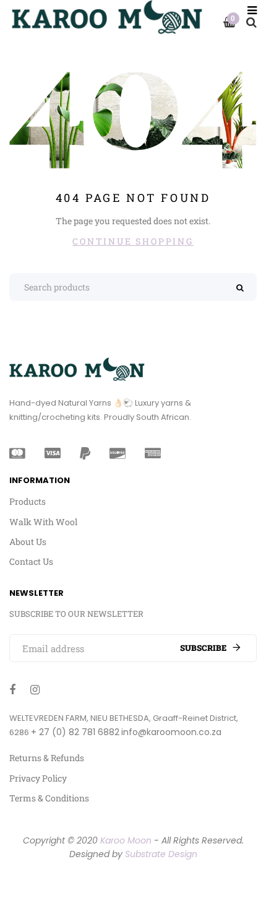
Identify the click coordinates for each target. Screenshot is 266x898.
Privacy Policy (38, 778)
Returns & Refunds (46, 758)
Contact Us (31, 561)
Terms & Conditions (49, 798)
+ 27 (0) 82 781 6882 (75, 732)
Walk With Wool (43, 522)
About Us (27, 541)
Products (27, 501)
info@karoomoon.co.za (171, 732)
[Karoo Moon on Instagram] (35, 689)
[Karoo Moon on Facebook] (12, 689)
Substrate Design (161, 854)
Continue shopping (133, 241)
